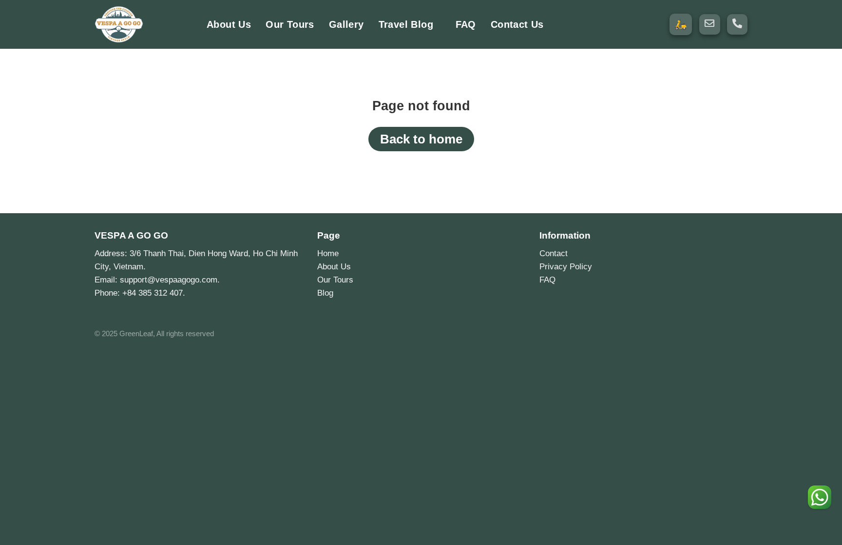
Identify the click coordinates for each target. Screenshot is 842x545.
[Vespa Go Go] (143, 24)
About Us (229, 24)
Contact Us (517, 24)
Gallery (346, 24)
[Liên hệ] (819, 497)
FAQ (466, 24)
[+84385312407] (737, 23)
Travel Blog (406, 24)
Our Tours (290, 24)
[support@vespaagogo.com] (709, 23)
